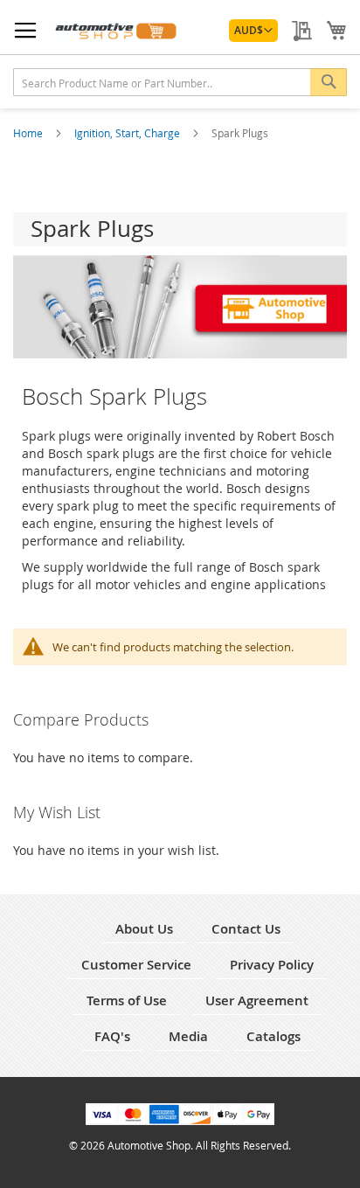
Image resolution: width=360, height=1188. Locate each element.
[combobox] (180, 82)
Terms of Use (127, 1000)
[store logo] (115, 31)
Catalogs (273, 1036)
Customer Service (136, 964)
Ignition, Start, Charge (128, 133)
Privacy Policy (272, 964)
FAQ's (112, 1036)
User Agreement (256, 1000)
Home (29, 133)
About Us (144, 929)
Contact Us (245, 929)
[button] (253, 30)
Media (188, 1036)
